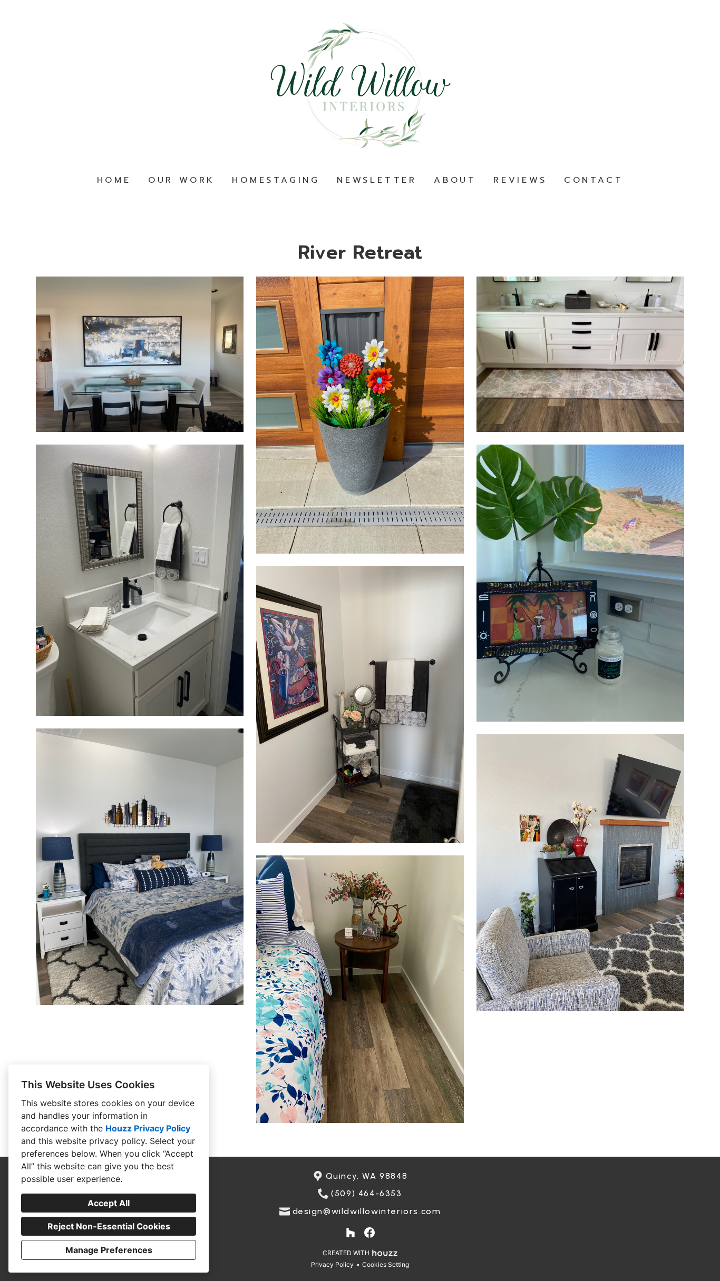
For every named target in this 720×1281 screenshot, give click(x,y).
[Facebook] (369, 1232)
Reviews (520, 180)
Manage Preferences (108, 1250)
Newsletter (377, 180)
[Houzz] (350, 1232)
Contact (594, 180)
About (455, 180)
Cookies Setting (385, 1264)
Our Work (181, 180)
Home (114, 180)
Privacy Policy (332, 1264)
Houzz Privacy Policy (147, 1128)
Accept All (108, 1203)
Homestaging (276, 180)
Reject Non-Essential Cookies (108, 1226)
